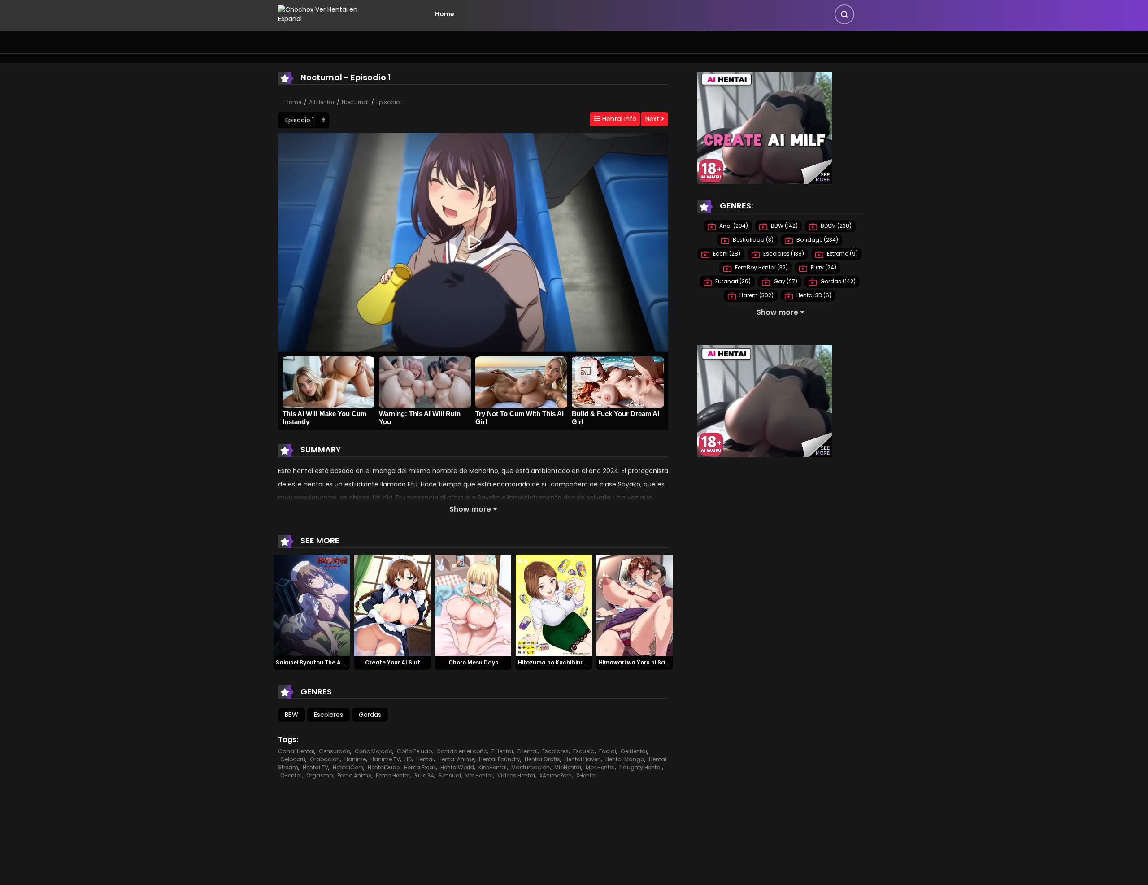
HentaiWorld (457, 767)
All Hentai (321, 102)
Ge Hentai (634, 751)
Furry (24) (822, 267)
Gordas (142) (837, 281)
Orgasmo (319, 775)
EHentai (527, 751)
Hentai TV (315, 767)
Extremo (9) (842, 253)
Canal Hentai (296, 751)
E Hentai (502, 751)
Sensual (450, 775)
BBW (291, 714)
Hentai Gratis (542, 759)
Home (444, 13)
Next (653, 118)
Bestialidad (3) (752, 239)
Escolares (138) (783, 253)
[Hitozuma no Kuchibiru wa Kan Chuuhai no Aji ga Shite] (554, 604)
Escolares (328, 714)
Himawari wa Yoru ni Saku (635, 662)
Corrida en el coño (461, 751)
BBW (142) (784, 226)
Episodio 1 (389, 102)
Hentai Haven (583, 759)
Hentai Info (618, 118)
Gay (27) (784, 281)
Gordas (370, 714)
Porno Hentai (393, 775)
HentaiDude (384, 767)
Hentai (425, 759)
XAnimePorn (555, 775)
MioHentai (567, 767)
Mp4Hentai (600, 767)
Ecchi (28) (726, 253)
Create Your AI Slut (392, 662)
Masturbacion (530, 767)
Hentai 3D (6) (813, 295)
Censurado (334, 751)
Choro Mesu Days (473, 662)
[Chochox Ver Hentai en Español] (330, 13)
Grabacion (325, 759)
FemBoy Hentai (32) (761, 267)
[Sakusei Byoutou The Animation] (312, 604)
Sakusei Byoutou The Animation (321, 662)
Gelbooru (292, 759)
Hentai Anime (456, 759)
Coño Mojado (373, 751)
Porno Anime (354, 775)
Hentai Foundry (499, 759)
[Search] (844, 14)
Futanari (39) (732, 281)
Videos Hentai (516, 775)
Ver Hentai (479, 775)
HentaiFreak (420, 767)
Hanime (355, 759)
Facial (607, 751)
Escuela (584, 751)
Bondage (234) (816, 239)
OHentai (291, 775)
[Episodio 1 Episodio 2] (303, 120)
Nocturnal (355, 102)
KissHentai (492, 767)
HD (408, 759)
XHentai (586, 775)
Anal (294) (733, 226)
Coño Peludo (414, 751)
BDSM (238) (835, 226)
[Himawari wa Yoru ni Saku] (634, 604)
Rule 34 (424, 775)
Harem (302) (756, 295)
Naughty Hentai (640, 767)
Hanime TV (385, 759)
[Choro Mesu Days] (473, 604)
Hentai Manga (624, 759)
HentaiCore (348, 767)
